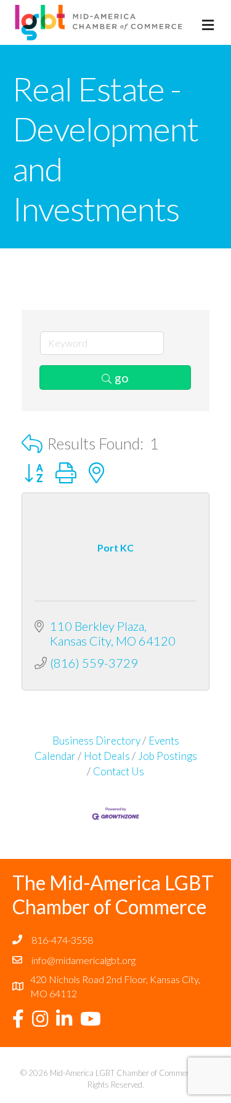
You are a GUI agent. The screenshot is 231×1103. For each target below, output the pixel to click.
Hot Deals (107, 755)
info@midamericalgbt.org (83, 960)
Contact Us (118, 771)
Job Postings (167, 755)
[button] (32, 443)
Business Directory (96, 740)
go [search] (122, 377)
